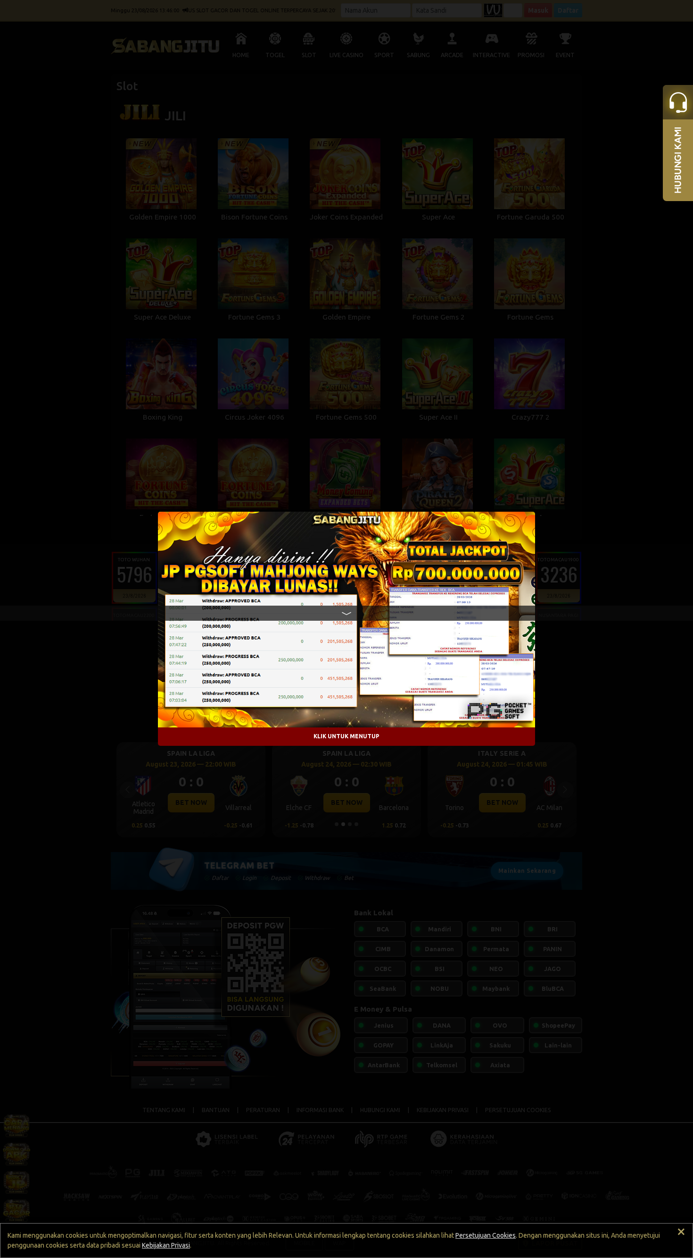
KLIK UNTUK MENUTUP (347, 737)
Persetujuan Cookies (485, 1235)
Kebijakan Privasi (166, 1245)
